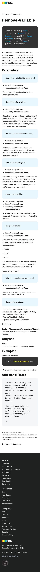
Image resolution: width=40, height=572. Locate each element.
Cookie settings (7, 535)
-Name (25, 31)
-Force (29, 36)
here (11, 439)
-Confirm (21, 33)
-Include (9, 39)
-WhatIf (25, 41)
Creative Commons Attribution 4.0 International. (19, 435)
